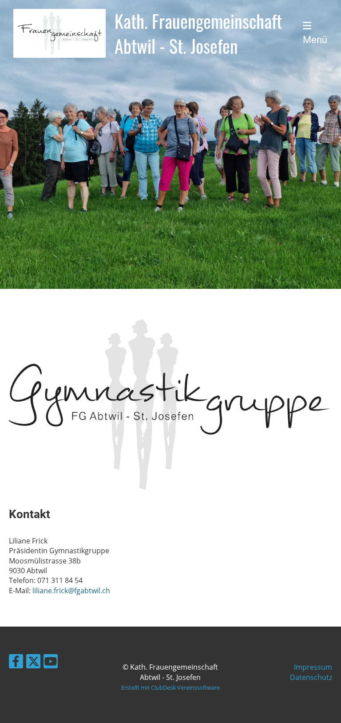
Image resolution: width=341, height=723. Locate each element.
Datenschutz (311, 677)
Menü (315, 39)
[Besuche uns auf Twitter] (33, 662)
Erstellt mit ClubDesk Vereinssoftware (170, 687)
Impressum (313, 667)
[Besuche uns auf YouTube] (51, 662)
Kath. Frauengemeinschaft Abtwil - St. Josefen (198, 33)
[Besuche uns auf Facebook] (16, 662)
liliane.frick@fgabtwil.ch (71, 590)
